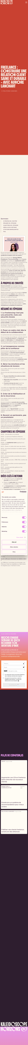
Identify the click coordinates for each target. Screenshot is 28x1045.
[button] (25, 2)
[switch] (24, 522)
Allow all (14, 542)
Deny (14, 551)
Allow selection (14, 547)
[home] (7, 2)
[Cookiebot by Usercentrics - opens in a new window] (20, 492)
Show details (19, 537)
